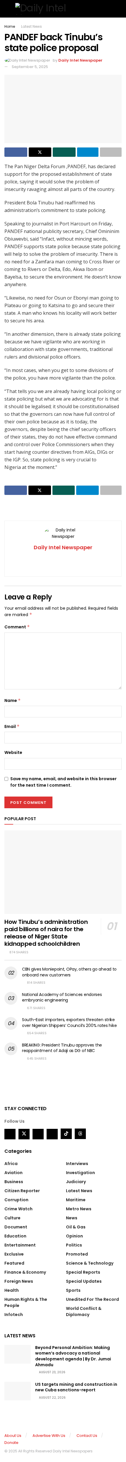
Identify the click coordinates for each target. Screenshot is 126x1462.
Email (12, 726)
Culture (12, 1218)
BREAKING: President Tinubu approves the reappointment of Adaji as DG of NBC (62, 1048)
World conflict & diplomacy (83, 1311)
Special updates (84, 1281)
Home (9, 26)
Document (15, 1227)
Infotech (13, 1314)
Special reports (83, 1272)
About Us (12, 1435)
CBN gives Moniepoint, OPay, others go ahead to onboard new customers (69, 972)
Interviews (77, 1164)
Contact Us (86, 1435)
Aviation (13, 1173)
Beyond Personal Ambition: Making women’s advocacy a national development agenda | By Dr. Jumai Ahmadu (73, 1356)
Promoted (77, 1254)
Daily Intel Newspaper (80, 60)
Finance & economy (25, 1272)
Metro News (78, 1209)
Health (11, 1290)
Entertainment (20, 1245)
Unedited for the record (92, 1299)
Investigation (80, 1173)
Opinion (74, 1236)
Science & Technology (89, 1263)
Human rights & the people (25, 1302)
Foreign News (18, 1281)
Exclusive (14, 1254)
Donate (11, 1442)
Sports (73, 1290)
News (71, 1218)
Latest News (31, 26)
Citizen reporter (22, 1191)
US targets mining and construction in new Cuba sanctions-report (76, 1387)
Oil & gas (76, 1227)
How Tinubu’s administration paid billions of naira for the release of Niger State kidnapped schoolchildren (46, 933)
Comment (17, 627)
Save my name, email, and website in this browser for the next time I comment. (63, 782)
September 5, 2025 (30, 66)
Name (12, 700)
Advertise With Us (49, 1435)
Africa (11, 1164)
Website (13, 752)
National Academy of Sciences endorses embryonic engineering (62, 997)
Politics (74, 1245)
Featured (14, 1263)
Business (13, 1182)
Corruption (16, 1200)
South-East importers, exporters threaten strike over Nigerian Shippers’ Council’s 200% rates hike (69, 1022)
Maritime (76, 1200)
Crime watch (18, 1209)
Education (15, 1236)
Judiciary (76, 1182)
